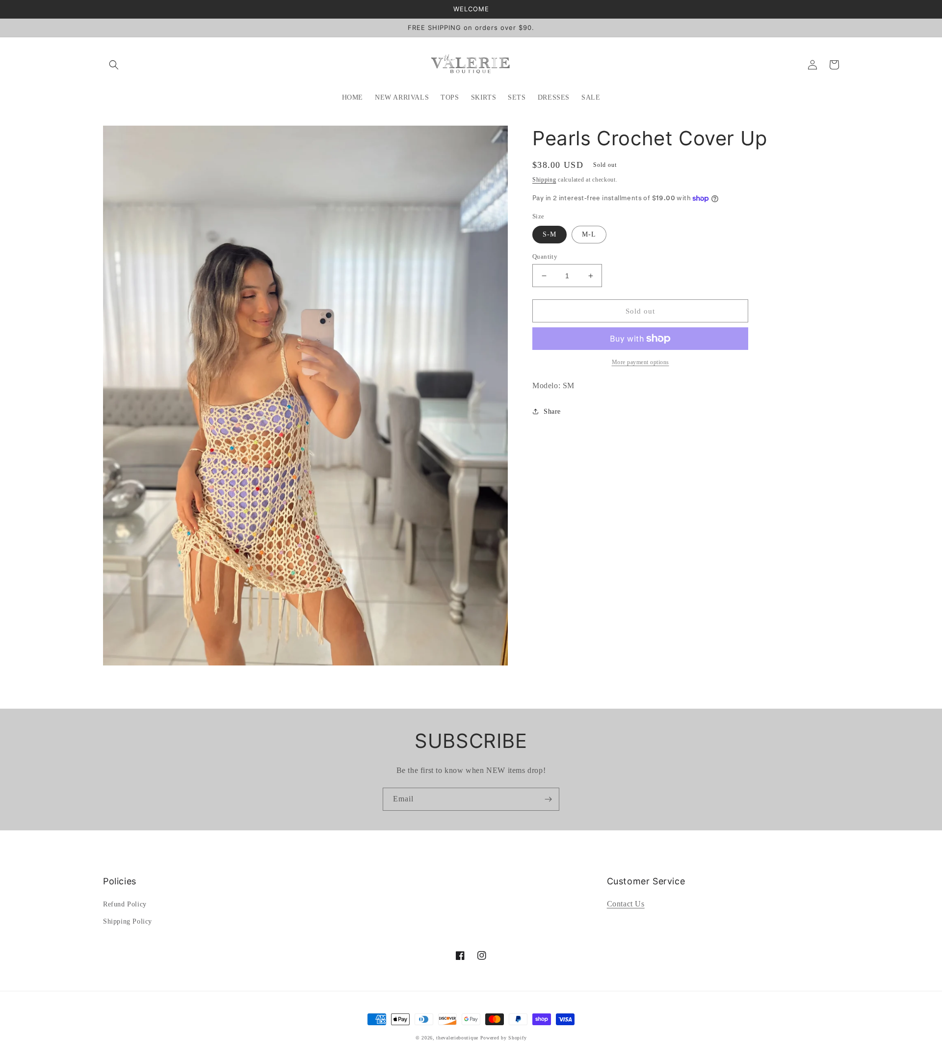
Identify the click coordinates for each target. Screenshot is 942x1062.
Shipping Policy (127, 921)
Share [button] (552, 411)
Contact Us (626, 904)
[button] (114, 65)
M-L (589, 234)
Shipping (544, 179)
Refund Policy (125, 904)
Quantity (544, 256)
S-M (549, 234)
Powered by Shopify (503, 1037)
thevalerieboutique (457, 1037)
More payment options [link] (640, 362)
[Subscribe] (548, 799)
